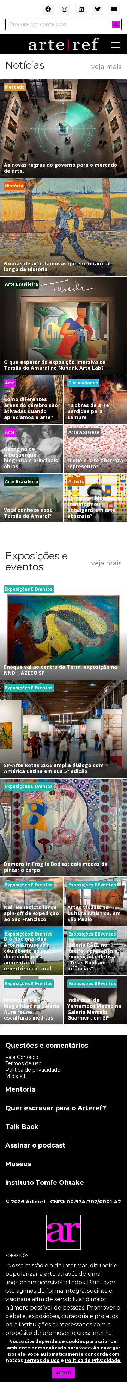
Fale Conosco (21, 1057)
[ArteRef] (63, 43)
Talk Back (21, 1127)
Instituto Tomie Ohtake (44, 1183)
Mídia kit (15, 1076)
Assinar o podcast (35, 1145)
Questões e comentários (46, 1045)
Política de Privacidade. (93, 1360)
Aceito (63, 1372)
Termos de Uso (42, 1360)
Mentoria (20, 1089)
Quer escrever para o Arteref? (55, 1108)
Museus (18, 1164)
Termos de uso (23, 1063)
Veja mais (106, 66)
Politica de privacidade (32, 1070)
